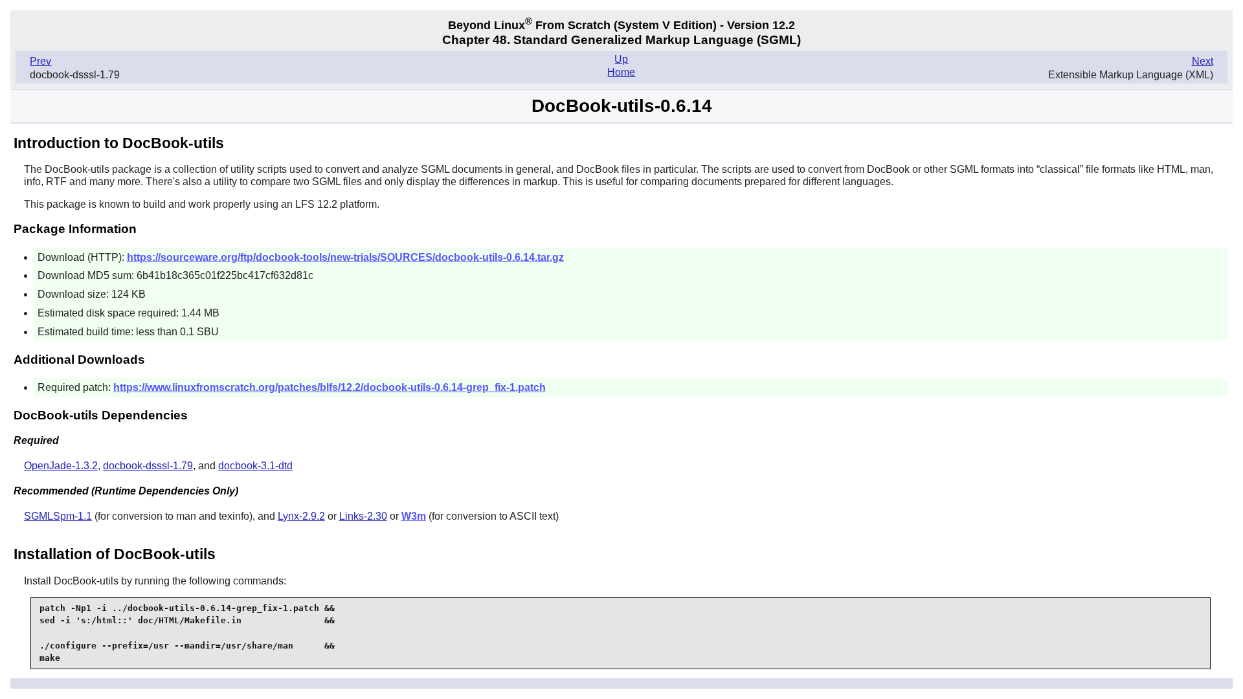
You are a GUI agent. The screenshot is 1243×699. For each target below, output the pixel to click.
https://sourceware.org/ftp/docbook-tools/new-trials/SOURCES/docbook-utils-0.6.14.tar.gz (345, 257)
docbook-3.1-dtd (255, 465)
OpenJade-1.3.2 (61, 465)
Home (621, 72)
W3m (413, 516)
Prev (40, 61)
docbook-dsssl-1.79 (148, 465)
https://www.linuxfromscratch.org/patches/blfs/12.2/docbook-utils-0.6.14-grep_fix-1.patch (329, 387)
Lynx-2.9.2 (301, 516)
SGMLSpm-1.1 (58, 516)
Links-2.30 (363, 516)
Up (621, 59)
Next (1202, 61)
